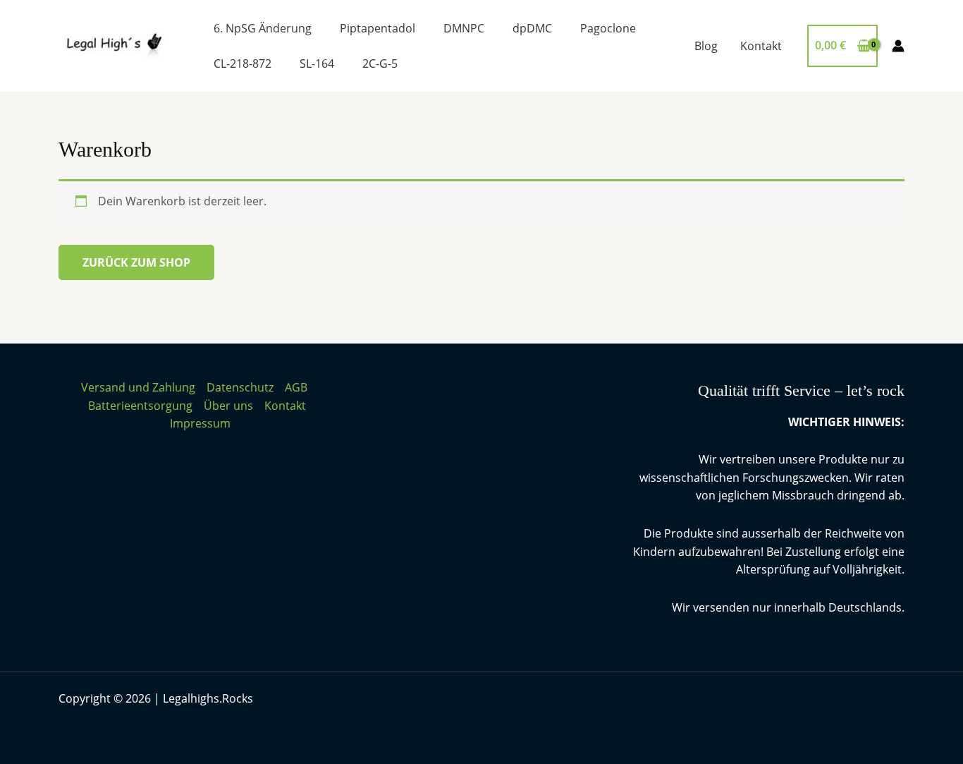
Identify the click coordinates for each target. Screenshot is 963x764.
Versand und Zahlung (138, 387)
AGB (296, 387)
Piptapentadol (377, 28)
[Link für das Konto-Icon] (898, 46)
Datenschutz (240, 387)
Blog (706, 46)
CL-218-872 (242, 63)
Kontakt (761, 46)
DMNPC (463, 28)
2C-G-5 (380, 63)
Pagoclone (608, 28)
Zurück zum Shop (136, 262)
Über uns (228, 405)
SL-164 (317, 63)
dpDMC (532, 28)
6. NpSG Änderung (263, 28)
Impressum (200, 423)
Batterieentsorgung (140, 405)
